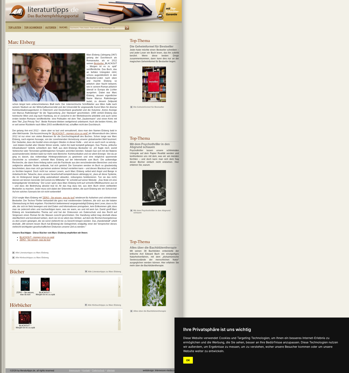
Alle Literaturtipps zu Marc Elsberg (32, 253)
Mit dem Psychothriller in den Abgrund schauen (152, 211)
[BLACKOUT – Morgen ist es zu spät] (45, 290)
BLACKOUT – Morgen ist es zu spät (45, 293)
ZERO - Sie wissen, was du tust (35, 240)
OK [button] (188, 360)
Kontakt (86, 370)
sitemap (111, 370)
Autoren (50, 27)
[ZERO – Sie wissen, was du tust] (25, 290)
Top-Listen (14, 27)
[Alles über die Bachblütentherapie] (154, 306)
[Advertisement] (52, 35)
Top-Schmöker (33, 27)
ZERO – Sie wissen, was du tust (25, 293)
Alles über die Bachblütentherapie (149, 311)
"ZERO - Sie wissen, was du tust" (58, 197)
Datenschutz (98, 370)
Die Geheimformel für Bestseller (148, 107)
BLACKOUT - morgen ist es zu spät (37, 237)
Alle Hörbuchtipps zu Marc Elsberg (32, 257)
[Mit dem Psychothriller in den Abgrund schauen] (154, 205)
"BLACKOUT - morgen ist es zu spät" (70, 133)
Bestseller (99, 63)
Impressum (74, 370)
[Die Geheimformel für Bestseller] (154, 102)
